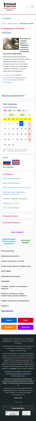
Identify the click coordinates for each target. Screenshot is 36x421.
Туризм (9, 320)
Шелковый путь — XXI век (11, 203)
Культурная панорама (12, 222)
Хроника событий (13, 23)
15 (5, 134)
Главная (3, 23)
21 (29, 134)
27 (25, 139)
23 (9, 139)
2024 (9, 110)
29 (5, 144)
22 (5, 139)
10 (13, 129)
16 (9, 134)
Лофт (25, 320)
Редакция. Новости (11, 216)
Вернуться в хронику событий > (13, 96)
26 (21, 139)
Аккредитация (18, 397)
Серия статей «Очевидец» (11, 208)
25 (17, 139)
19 (21, 134)
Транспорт (26, 327)
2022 (19, 110)
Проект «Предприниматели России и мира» (17, 187)
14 (29, 129)
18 (17, 134)
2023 (14, 110)
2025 (5, 110)
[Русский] (7, 162)
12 (21, 129)
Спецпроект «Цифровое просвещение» (15, 198)
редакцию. (13, 368)
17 (13, 134)
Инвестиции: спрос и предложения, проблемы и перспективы (14, 193)
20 (25, 134)
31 (13, 144)
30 (9, 144)
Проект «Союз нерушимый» (12, 178)
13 (25, 129)
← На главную (6, 18)
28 (29, 139)
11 (17, 129)
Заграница (9, 327)
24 (13, 139)
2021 (23, 110)
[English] (16, 162)
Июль (11, 115)
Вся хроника (6, 32)
